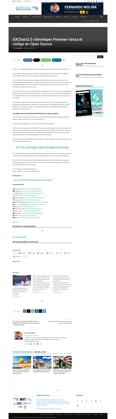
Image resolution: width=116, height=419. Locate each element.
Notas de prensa (48, 17)
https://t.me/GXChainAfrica (27, 206)
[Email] (40, 311)
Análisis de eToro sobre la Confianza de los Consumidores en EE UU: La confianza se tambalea (62, 371)
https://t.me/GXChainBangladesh (33, 213)
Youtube (74, 17)
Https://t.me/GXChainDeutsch (30, 217)
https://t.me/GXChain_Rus (32, 189)
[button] (101, 17)
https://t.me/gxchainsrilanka (35, 204)
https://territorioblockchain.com (31, 335)
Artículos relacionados (23, 352)
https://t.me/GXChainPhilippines (31, 191)
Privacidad (77, 414)
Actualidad (16, 17)
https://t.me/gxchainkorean (28, 195)
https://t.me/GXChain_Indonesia (30, 200)
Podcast (66, 17)
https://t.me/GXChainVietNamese (37, 202)
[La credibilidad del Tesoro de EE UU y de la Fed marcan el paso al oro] (42, 362)
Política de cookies (68, 414)
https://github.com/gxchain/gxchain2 (42, 147)
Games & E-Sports (36, 17)
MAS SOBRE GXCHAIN (19, 237)
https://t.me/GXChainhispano (34, 198)
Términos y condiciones (86, 414)
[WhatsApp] (32, 311)
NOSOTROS (83, 17)
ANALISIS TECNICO (17, 367)
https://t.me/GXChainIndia (31, 211)
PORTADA (21, 35)
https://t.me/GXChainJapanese (33, 193)
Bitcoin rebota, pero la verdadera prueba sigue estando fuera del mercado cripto (21, 371)
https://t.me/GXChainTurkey (33, 209)
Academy (58, 17)
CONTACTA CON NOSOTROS (47, 414)
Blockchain (25, 17)
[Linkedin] (91, 1)
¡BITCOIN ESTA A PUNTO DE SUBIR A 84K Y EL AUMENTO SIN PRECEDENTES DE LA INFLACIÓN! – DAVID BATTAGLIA (26, 323)
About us (101, 414)
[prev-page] (14, 377)
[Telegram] (96, 1)
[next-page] (16, 377)
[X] (99, 1)
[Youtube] (102, 1)
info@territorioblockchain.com (52, 409)
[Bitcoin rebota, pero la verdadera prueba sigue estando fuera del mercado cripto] (22, 362)
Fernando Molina (19, 48)
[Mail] (93, 1)
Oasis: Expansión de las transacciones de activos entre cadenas (60, 322)
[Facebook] (85, 1)
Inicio (14, 25)
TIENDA (96, 414)
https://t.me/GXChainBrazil (27, 215)
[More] (64, 60)
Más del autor (40, 352)
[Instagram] (88, 1)
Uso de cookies (59, 414)
